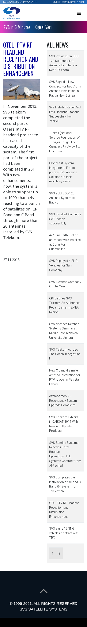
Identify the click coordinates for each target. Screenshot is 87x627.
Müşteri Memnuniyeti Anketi (68, 1)
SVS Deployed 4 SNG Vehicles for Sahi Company (63, 265)
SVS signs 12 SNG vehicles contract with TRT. (64, 533)
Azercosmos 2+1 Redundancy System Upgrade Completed (63, 400)
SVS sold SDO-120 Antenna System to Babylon (62, 198)
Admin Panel (9, 624)
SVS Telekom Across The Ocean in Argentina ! (64, 354)
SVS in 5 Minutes (16, 27)
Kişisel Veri (43, 27)
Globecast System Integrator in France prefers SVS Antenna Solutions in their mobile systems (63, 172)
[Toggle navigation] (79, 13)
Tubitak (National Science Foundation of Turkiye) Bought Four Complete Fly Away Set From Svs (64, 142)
